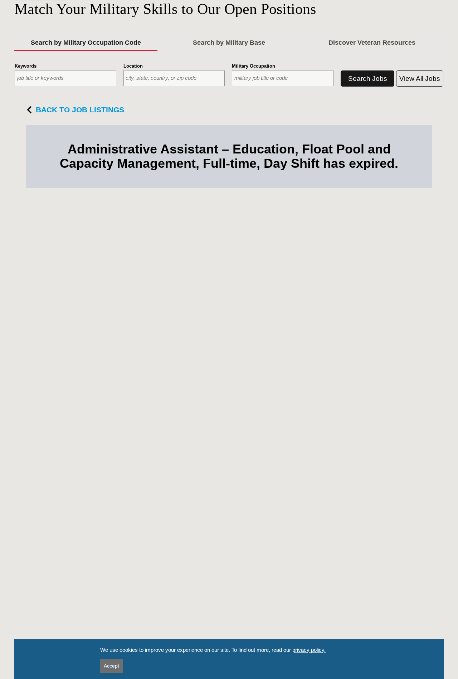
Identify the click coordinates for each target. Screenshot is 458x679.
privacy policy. (309, 650)
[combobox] (65, 78)
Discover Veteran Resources (371, 42)
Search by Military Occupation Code (86, 42)
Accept (111, 666)
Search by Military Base (229, 42)
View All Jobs (419, 78)
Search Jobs (367, 78)
